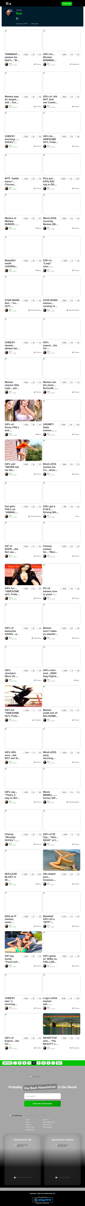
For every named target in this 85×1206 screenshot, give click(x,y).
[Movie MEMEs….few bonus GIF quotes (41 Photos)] (61, 778)
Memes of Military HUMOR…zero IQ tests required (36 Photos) (12, 226)
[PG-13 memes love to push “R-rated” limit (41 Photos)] (61, 574)
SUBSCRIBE (67, 3)
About (27, 1119)
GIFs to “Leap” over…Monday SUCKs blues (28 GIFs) (51, 268)
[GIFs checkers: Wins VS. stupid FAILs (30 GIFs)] (23, 656)
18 (34, 1063)
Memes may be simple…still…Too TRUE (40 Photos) (12, 102)
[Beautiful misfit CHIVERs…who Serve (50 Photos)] (23, 246)
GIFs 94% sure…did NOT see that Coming (12, 757)
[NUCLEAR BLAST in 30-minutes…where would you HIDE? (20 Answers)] (23, 860)
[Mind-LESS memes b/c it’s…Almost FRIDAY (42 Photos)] (61, 450)
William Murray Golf (49, 1122)
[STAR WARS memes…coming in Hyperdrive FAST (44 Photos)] (61, 286)
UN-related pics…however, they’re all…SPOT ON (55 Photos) (50, 881)
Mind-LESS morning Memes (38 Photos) (49, 222)
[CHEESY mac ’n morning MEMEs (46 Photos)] (23, 984)
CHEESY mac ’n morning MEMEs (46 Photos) (11, 1004)
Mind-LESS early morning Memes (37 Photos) (49, 758)
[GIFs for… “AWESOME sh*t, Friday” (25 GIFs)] (23, 574)
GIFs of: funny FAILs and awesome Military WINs (12, 432)
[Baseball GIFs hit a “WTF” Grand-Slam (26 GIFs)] (61, 902)
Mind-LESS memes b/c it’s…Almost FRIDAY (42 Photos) (50, 470)
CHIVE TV (46, 1119)
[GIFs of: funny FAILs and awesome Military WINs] (23, 410)
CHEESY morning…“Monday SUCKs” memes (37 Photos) (16, 142)
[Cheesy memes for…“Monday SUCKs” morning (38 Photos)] (61, 532)
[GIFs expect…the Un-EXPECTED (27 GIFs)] (61, 328)
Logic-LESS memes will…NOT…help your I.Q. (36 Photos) (50, 1006)
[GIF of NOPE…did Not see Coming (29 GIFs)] (23, 532)
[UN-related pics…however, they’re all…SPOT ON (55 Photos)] (61, 860)
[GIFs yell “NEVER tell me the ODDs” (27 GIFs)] (23, 450)
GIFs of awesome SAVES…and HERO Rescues (12, 634)
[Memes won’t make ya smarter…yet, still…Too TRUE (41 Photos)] (61, 614)
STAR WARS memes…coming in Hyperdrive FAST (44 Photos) (50, 308)
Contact (28, 1124)
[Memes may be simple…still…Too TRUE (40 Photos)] (23, 82)
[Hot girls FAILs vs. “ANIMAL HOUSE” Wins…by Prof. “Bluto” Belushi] (23, 492)
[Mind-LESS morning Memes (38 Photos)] (61, 204)
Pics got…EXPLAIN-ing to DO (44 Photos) (50, 183)
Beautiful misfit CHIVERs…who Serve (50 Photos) (11, 266)
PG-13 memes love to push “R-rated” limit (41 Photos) (50, 594)
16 (24, 1063)
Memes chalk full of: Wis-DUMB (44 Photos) (50, 714)
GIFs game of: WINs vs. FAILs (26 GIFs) (50, 960)
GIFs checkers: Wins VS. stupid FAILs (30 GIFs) (12, 676)
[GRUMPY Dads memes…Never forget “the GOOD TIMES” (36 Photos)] (61, 410)
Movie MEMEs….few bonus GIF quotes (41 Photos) (51, 798)
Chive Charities (47, 1127)
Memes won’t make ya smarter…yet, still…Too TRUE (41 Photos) (50, 635)
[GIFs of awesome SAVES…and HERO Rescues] (23, 614)
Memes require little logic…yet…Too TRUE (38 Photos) (12, 388)
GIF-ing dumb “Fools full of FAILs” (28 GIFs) (11, 961)
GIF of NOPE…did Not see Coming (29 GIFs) (11, 552)
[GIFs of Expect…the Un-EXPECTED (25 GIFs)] (23, 1024)
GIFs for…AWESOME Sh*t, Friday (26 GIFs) (50, 141)
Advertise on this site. (42, 1203)
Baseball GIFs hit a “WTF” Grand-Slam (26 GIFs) (50, 922)
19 (38, 1063)
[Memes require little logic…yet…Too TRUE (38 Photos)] (23, 368)
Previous (7, 1063)
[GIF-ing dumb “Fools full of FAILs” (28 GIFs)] (23, 942)
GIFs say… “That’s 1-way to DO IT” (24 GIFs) (12, 796)
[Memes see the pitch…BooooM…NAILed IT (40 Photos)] (61, 368)
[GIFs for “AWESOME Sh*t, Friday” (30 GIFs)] (23, 696)
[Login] (75, 4)
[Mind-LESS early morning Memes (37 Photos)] (61, 738)
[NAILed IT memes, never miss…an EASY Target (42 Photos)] (23, 902)
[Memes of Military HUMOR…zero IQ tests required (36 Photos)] (23, 204)
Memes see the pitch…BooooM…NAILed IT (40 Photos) (50, 388)
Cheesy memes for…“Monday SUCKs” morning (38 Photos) (51, 553)
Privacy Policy (30, 1129)
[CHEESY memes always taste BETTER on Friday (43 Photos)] (23, 328)
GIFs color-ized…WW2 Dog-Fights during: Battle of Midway (49, 678)
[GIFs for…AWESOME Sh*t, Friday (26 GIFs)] (61, 122)
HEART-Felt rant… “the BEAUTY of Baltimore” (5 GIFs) (50, 1043)
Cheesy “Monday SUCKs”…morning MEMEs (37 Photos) (11, 842)
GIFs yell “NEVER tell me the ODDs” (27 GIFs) (12, 470)
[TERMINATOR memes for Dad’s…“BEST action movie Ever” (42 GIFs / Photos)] (23, 40)
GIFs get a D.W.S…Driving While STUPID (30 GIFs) (51, 512)
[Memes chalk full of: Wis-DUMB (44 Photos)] (61, 696)
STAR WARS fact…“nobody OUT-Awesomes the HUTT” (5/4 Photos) (13, 308)
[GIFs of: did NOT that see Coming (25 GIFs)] (61, 82)
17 (29, 1063)
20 (44, 1063)
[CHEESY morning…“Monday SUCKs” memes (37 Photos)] (23, 122)
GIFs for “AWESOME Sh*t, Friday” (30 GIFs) (12, 714)
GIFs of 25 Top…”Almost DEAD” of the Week (51, 839)
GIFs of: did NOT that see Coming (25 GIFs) (50, 101)
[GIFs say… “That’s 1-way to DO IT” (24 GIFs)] (23, 778)
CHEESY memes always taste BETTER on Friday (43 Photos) (12, 350)
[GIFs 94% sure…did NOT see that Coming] (23, 738)
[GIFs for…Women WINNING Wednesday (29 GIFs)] (61, 40)
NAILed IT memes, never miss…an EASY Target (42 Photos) (12, 924)
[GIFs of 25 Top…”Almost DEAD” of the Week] (61, 820)
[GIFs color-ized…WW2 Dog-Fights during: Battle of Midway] (61, 656)
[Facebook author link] (17, 19)
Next (59, 1063)
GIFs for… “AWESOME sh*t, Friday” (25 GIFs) (12, 593)
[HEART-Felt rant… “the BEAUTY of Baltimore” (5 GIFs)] (61, 1024)
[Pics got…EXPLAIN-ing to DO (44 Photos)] (61, 164)
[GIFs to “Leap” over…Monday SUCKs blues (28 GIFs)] (61, 246)
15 (19, 1063)
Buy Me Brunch (47, 1124)
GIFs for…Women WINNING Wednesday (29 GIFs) (50, 60)
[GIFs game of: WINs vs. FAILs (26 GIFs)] (61, 942)
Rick (10, 63)
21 (48, 1063)
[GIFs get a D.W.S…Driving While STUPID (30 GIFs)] (61, 492)
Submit (28, 1122)
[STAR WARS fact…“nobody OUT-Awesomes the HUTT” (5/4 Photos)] (23, 286)
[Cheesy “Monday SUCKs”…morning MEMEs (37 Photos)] (23, 820)
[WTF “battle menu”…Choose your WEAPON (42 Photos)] (23, 164)
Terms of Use (29, 1127)
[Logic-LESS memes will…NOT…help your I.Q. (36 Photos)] (61, 984)
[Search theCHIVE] (58, 3)
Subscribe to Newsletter (42, 1104)
